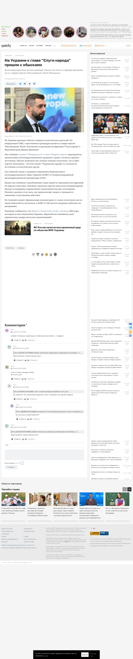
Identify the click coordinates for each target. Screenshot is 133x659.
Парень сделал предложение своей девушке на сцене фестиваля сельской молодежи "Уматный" (105, 443)
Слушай (39, 45)
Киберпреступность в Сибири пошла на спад (105, 473)
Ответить (31, 340)
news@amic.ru (67, 541)
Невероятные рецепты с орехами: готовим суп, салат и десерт (106, 98)
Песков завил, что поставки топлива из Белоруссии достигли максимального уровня (105, 69)
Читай (31, 45)
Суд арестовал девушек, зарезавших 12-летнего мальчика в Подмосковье (105, 321)
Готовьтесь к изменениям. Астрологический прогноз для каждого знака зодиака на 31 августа (105, 106)
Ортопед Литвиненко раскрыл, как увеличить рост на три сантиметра (104, 215)
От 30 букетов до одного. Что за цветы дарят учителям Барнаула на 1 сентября (106, 83)
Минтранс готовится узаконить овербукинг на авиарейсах (102, 451)
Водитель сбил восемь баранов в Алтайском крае (103, 351)
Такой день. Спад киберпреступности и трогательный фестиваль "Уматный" (105, 152)
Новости (23, 45)
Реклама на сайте (29, 531)
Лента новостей (97, 53)
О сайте (26, 536)
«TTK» (30, 562)
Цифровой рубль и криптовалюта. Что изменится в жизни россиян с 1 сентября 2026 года (106, 137)
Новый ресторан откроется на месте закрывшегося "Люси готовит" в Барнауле (106, 240)
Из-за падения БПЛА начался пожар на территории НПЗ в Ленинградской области (105, 393)
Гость (12, 329)
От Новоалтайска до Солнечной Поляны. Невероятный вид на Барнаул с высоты (106, 91)
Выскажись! (11, 84)
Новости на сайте (7, 528)
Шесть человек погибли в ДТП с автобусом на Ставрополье (106, 335)
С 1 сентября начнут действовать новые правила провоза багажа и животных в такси (105, 264)
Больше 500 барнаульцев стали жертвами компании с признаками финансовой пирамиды (106, 343)
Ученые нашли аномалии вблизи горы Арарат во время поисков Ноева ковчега (106, 358)
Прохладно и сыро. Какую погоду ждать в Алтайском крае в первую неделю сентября (106, 255)
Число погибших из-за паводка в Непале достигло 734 (105, 329)
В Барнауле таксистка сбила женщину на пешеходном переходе (106, 271)
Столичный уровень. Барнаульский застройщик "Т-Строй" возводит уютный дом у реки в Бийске (105, 60)
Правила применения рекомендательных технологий (18, 545)
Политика (19, 55)
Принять (85, 655)
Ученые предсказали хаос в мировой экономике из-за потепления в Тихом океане (104, 375)
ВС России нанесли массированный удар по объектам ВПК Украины (57, 229)
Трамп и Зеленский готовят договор (50, 211)
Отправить (11, 467)
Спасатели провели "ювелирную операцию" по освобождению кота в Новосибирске (104, 208)
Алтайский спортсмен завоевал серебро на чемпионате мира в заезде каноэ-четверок (106, 384)
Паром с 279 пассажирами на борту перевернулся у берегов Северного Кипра (106, 247)
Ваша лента (100, 45)
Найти (128, 45)
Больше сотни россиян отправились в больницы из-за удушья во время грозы (105, 466)
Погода (4, 536)
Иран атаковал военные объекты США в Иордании (105, 77)
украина (20, 248)
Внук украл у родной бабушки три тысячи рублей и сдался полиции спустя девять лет (106, 232)
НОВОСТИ (8, 55)
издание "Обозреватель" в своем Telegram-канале (43, 154)
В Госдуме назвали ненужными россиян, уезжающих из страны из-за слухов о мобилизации (106, 223)
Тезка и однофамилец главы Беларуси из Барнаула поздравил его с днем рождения (106, 458)
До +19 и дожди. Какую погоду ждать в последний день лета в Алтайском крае (105, 145)
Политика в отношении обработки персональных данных (19, 547)
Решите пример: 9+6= (13, 463)
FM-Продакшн (28, 528)
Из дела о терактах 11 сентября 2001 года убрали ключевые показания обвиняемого (106, 366)
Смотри (48, 45)
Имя (7, 445)
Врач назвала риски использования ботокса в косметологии (104, 200)
